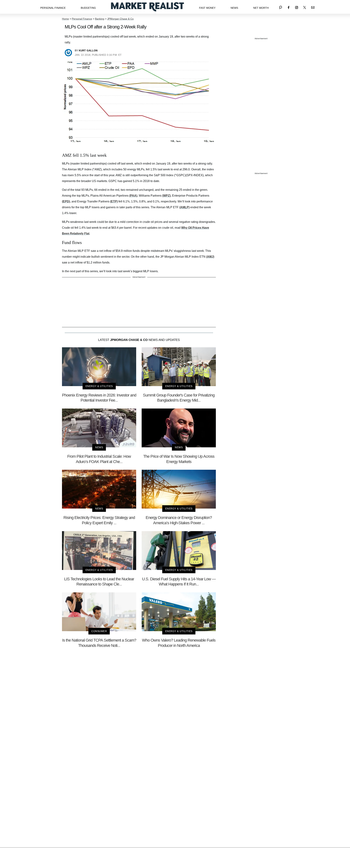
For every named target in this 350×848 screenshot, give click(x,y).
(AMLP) (184, 207)
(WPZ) (166, 195)
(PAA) (133, 195)
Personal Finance (53, 7)
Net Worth (261, 7)
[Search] (280, 6)
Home (65, 18)
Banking (99, 18)
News (234, 7)
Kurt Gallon (88, 50)
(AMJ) (210, 256)
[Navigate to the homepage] (147, 6)
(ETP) (114, 201)
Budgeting (88, 7)
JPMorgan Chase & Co (120, 18)
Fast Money (207, 7)
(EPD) (66, 201)
